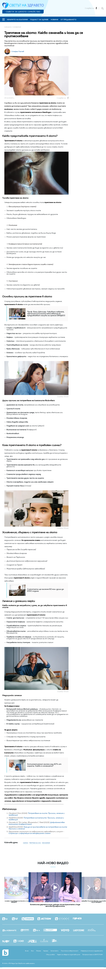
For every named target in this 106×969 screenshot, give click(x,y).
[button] (16, 888)
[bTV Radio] (20, 941)
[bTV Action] (46, 919)
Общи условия (50, 954)
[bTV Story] (63, 919)
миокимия (46, 843)
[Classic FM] (46, 940)
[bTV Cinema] (29, 919)
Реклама (38, 951)
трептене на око (35, 843)
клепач (25, 843)
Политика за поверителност (69, 951)
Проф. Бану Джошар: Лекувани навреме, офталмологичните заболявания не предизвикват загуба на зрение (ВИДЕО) (46, 313)
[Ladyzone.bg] (80, 930)
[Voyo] (67, 930)
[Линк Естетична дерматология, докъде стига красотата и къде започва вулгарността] (55, 902)
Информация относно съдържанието (92, 951)
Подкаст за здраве (39, 20)
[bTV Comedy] (16, 919)
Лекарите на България (17, 20)
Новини (54, 20)
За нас (27, 951)
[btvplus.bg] (38, 930)
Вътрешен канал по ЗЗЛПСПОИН (93, 954)
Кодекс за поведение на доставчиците (68, 954)
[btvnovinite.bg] (11, 930)
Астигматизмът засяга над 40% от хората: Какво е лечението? (44, 765)
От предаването (68, 20)
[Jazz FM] (34, 941)
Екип (32, 951)
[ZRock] (56, 941)
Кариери (45, 951)
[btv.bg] (7, 919)
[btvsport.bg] (52, 930)
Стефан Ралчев (17, 51)
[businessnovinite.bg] (27, 930)
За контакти (54, 951)
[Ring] (79, 919)
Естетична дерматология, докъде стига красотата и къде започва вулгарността (55, 905)
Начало (7, 27)
